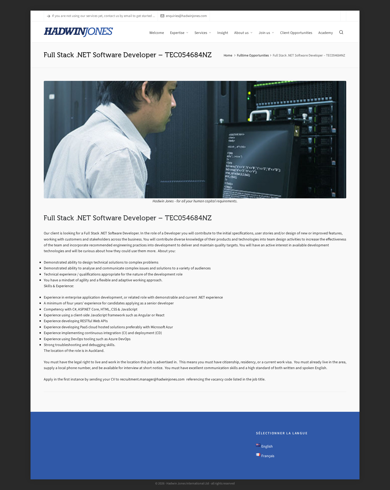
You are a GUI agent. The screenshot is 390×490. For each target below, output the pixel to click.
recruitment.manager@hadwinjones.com (152, 379)
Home (228, 55)
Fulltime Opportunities (253, 55)
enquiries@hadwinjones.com (186, 16)
